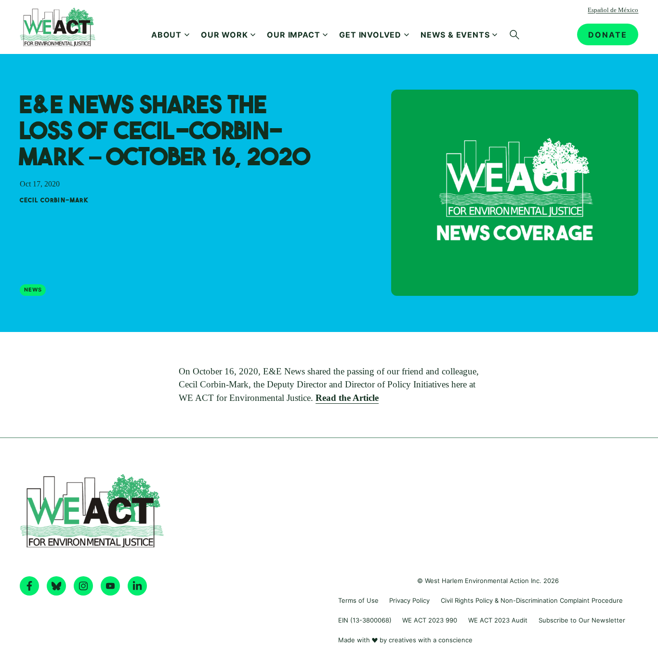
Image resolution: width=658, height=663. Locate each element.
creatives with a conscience (431, 640)
